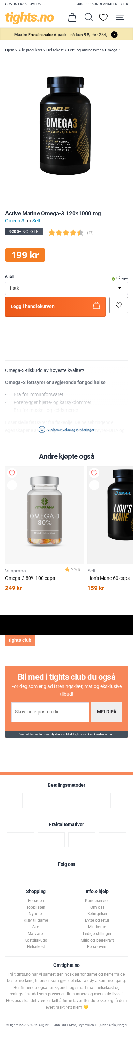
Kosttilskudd (35, 940)
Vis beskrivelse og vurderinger (70, 430)
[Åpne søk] (89, 17)
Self (36, 221)
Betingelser (97, 913)
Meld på (106, 712)
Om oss (97, 907)
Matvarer (36, 933)
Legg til (13, 486)
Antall (9, 276)
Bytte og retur (97, 920)
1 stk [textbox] (14, 288)
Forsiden (36, 900)
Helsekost (55, 50)
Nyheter (36, 913)
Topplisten (35, 907)
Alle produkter (30, 50)
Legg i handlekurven (33, 306)
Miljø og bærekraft (97, 940)
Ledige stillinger (97, 933)
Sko (35, 927)
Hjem (9, 50)
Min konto (97, 927)
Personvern (97, 946)
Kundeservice (97, 900)
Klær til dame (36, 920)
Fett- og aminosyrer (84, 50)
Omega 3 (112, 50)
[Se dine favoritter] (103, 17)
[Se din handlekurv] (72, 17)
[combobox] (66, 288)
